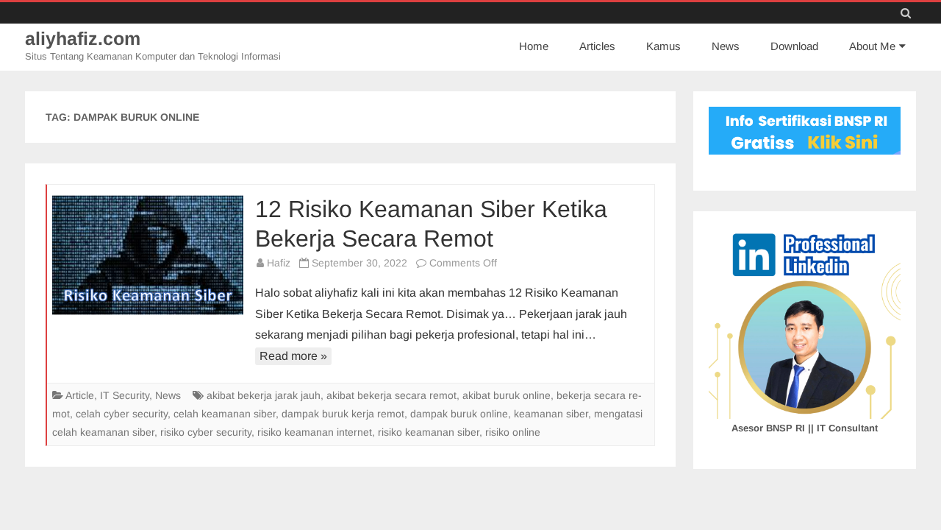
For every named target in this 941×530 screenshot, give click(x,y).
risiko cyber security (205, 432)
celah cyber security (122, 414)
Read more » (293, 356)
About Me (872, 46)
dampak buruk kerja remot (343, 414)
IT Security (124, 395)
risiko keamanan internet (314, 432)
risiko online (512, 432)
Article (79, 395)
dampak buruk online (459, 414)
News (726, 46)
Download (794, 46)
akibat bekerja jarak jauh (264, 395)
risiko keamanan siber (428, 432)
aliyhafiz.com (82, 38)
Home (533, 46)
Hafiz (278, 263)
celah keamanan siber (224, 414)
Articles (597, 46)
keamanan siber (551, 414)
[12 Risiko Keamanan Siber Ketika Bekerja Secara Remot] (147, 255)
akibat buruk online (506, 395)
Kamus (663, 46)
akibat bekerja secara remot (391, 395)
